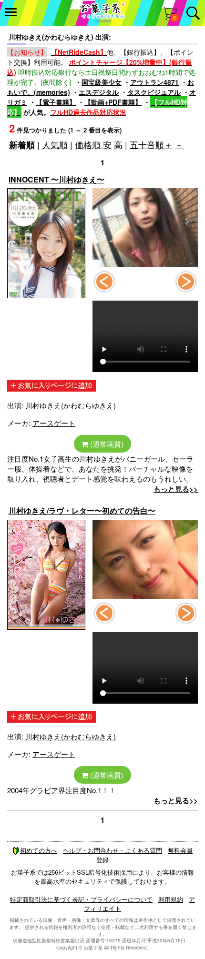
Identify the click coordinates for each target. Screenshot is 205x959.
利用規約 (170, 899)
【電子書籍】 (56, 102)
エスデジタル (99, 92)
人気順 (55, 144)
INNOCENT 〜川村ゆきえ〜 (56, 179)
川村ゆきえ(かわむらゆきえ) (70, 405)
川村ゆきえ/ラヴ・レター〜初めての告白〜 (82, 510)
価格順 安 (93, 144)
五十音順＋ (151, 144)
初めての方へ (38, 850)
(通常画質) (105, 444)
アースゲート (53, 423)
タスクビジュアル (154, 92)
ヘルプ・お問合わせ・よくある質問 (112, 850)
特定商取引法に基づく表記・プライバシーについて (81, 899)
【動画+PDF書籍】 (113, 102)
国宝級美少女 (102, 82)
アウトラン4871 (154, 82)
